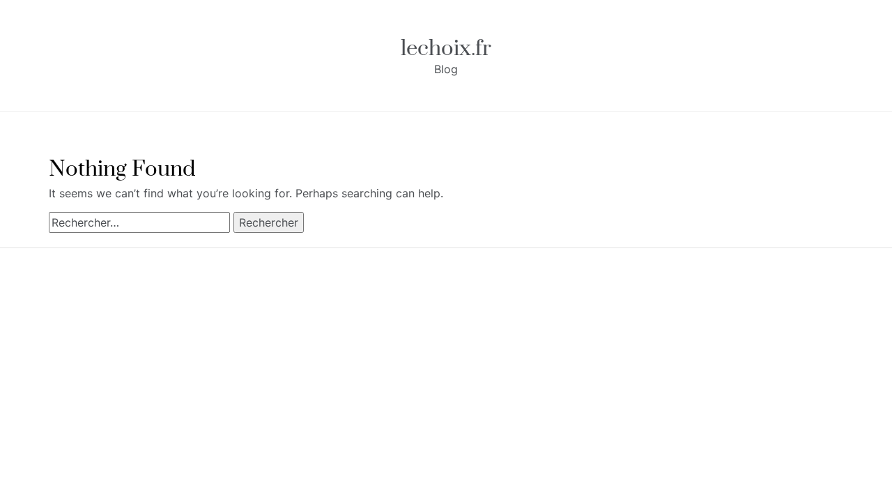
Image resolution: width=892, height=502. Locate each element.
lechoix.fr (446, 48)
